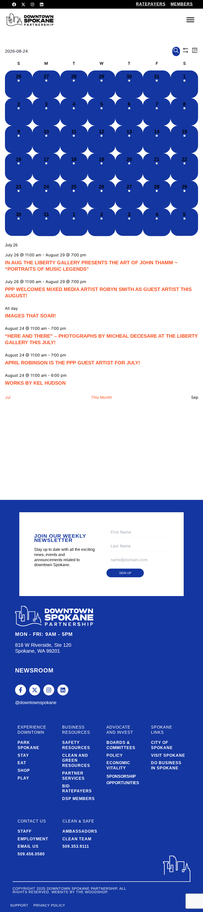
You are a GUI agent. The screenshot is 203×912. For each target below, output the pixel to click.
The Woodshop (91, 892)
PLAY (23, 778)
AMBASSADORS (79, 831)
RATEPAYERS (151, 4)
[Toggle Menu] (190, 20)
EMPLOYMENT (33, 839)
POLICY (114, 755)
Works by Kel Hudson (35, 383)
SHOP (24, 770)
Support (19, 905)
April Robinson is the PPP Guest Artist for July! (72, 362)
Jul (7, 397)
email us (28, 846)
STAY (23, 755)
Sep (194, 397)
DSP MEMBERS (78, 799)
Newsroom (34, 670)
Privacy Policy (49, 905)
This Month (101, 397)
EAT (22, 763)
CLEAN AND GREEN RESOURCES (76, 760)
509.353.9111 (75, 846)
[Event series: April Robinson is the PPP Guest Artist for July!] (69, 355)
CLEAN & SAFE (78, 821)
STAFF (25, 831)
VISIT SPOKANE (168, 755)
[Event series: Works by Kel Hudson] (69, 375)
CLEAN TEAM (76, 839)
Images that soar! (30, 315)
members (182, 4)
